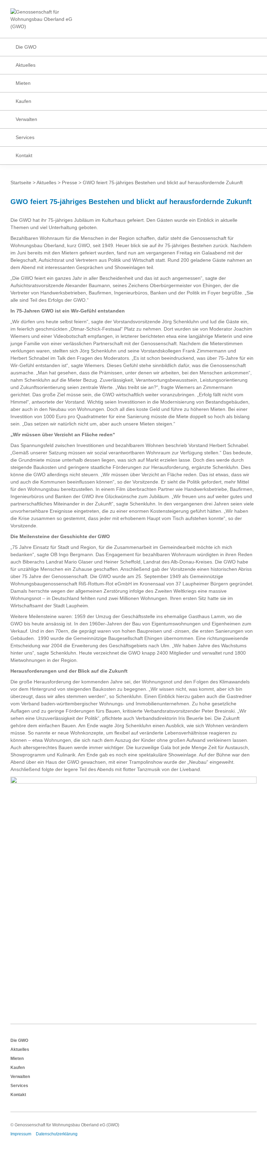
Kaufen (17, 1067)
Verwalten (20, 1076)
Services (19, 1085)
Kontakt (18, 1094)
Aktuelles (19, 1049)
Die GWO (19, 1040)
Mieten (17, 1058)
